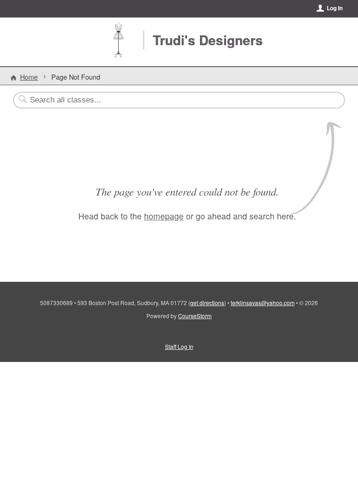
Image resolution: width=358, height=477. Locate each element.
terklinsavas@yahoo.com (263, 303)
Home (29, 77)
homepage (164, 216)
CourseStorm (195, 316)
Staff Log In (179, 346)
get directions (207, 303)
